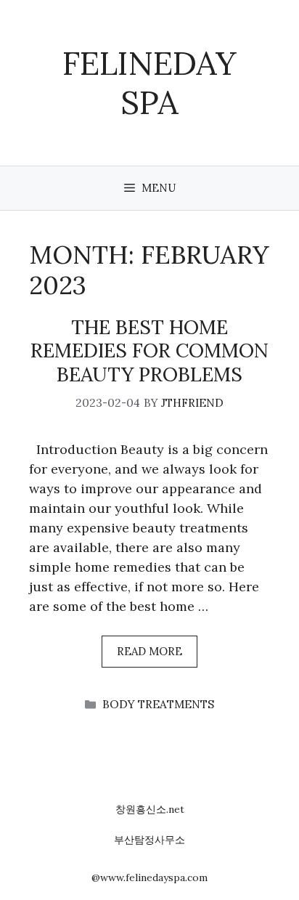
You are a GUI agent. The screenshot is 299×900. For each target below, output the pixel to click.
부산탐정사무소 (149, 839)
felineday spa (149, 82)
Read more (149, 651)
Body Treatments (158, 704)
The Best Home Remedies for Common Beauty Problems (149, 350)
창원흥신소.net (149, 809)
